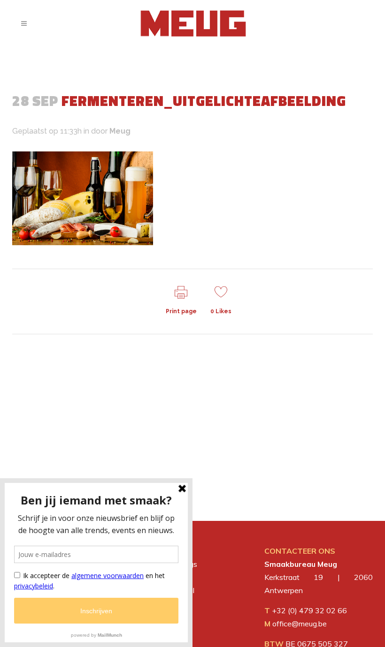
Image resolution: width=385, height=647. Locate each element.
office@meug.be (299, 623)
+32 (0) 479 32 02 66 (309, 610)
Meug (120, 131)
